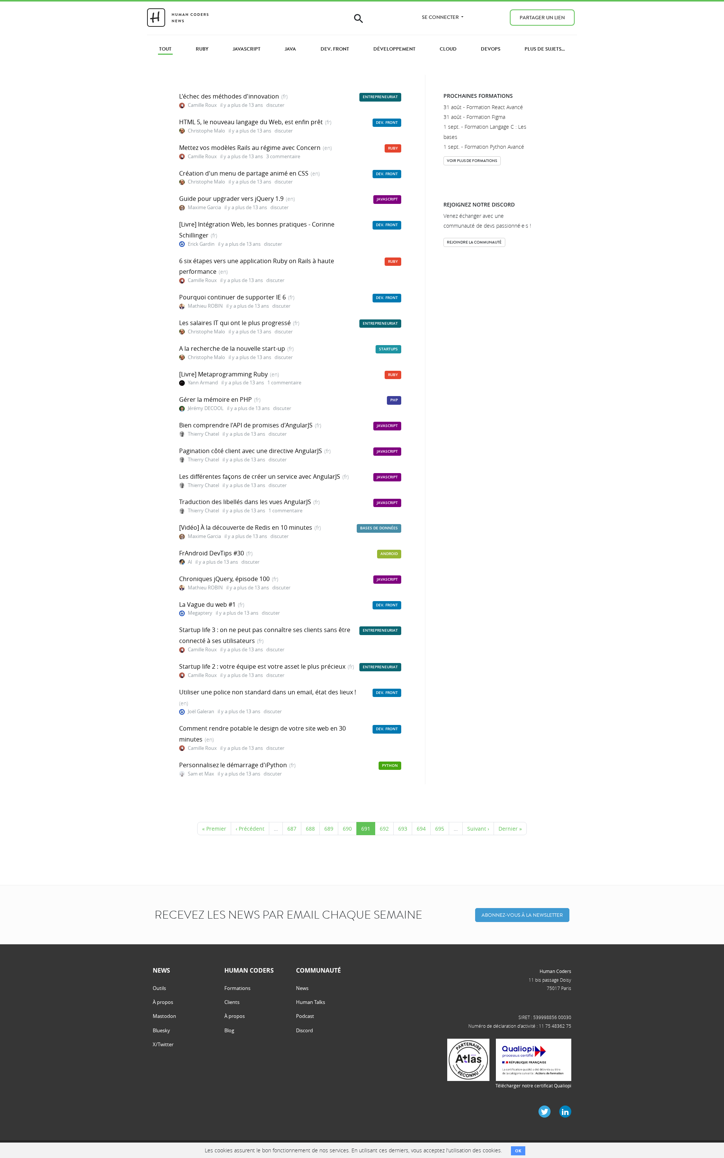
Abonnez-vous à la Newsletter (522, 915)
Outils (159, 988)
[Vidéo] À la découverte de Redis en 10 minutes (245, 527)
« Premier (214, 828)
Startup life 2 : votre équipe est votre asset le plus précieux (262, 666)
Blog (229, 1030)
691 (365, 828)
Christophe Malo (206, 131)
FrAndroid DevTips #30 (211, 553)
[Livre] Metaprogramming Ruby (223, 374)
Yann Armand (203, 382)
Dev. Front (387, 122)
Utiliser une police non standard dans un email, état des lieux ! (267, 692)
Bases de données (379, 528)
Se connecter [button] (441, 17)
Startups (388, 349)
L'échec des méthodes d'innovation (229, 96)
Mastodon (164, 1016)
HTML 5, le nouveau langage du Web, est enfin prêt (251, 122)
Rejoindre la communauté (474, 242)
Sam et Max (201, 774)
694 (421, 828)
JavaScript (387, 199)
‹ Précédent (250, 828)
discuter (275, 105)
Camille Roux (202, 105)
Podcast (305, 1016)
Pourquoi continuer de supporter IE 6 (232, 297)
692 (384, 828)
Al (190, 562)
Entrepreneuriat (380, 96)
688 (310, 828)
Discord (304, 1030)
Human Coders (555, 971)
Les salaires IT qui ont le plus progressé (235, 323)
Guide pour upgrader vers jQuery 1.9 (231, 198)
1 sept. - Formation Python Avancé (483, 146)
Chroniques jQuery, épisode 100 (224, 579)
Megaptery (200, 613)
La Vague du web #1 (207, 604)
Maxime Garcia (204, 207)
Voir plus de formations (472, 160)
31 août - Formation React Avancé (483, 107)
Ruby (393, 148)
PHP (394, 400)
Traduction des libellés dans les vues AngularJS (245, 502)
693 (402, 828)
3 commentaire (283, 156)
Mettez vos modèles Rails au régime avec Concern (250, 147)
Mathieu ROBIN (205, 306)
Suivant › (478, 828)
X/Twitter (163, 1044)
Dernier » (510, 828)
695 (439, 828)
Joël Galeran (201, 711)
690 (347, 828)
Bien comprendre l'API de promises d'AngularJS (246, 425)
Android (389, 553)
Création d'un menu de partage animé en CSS (243, 173)
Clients (231, 1002)
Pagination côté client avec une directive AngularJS (250, 451)
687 (291, 828)
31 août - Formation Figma (474, 116)
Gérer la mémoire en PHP (215, 399)
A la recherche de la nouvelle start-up (232, 348)
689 (328, 828)
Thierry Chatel (203, 434)
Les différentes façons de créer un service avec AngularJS (259, 476)
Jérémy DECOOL (206, 408)
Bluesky (161, 1030)
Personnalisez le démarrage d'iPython (233, 765)
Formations (237, 988)
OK (518, 1150)
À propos (163, 1002)
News (302, 988)
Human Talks (310, 1002)
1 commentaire (284, 382)
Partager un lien (542, 17)
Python (390, 765)
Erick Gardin (201, 244)
